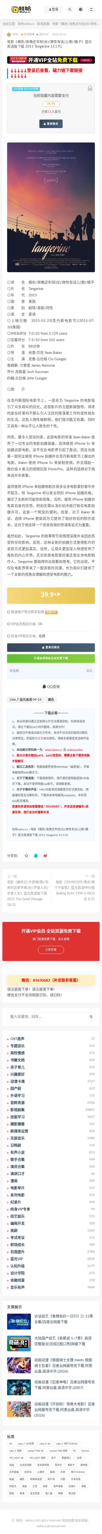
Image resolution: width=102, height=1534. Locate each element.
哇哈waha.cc (26, 24)
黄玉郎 (72, 1493)
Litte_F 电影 (15, 1451)
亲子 (53, 1458)
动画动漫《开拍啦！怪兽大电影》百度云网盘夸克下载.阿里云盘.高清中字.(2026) (64, 1409)
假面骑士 (66, 1458)
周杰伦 (58, 1465)
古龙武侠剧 (26, 1465)
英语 (22, 1493)
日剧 (62, 1479)
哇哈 (19, 1520)
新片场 (51, 1479)
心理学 (40, 1472)
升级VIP (51, 612)
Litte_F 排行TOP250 (67, 1444)
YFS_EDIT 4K (16, 1458)
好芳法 (28, 1472)
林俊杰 (12, 1486)
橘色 (51, 699)
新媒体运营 (36, 1479)
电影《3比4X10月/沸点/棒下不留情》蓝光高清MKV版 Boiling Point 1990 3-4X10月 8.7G (74, 890)
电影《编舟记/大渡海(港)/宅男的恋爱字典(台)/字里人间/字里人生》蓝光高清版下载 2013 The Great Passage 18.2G (27, 893)
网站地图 (68, 1520)
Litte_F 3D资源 (26, 1444)
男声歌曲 (58, 1486)
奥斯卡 (71, 1465)
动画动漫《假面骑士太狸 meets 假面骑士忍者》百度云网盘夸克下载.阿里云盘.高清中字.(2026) (63, 1365)
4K (10, 1444)
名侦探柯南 (43, 1465)
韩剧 (60, 1493)
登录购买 (52, 123)
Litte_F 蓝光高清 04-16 (26, 699)
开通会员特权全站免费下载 (51, 658)
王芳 (34, 1486)
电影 (45, 1486)
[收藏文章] (26, 855)
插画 (11, 1479)
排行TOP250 (78, 1472)
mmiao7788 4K (36, 1451)
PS (74, 1451)
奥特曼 (84, 1465)
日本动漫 (75, 1479)
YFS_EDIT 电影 (37, 1458)
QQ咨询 (53, 687)
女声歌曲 (14, 1472)
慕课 (52, 1472)
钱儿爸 (48, 1493)
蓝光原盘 (35, 1493)
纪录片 (72, 1486)
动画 (11, 1465)
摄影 (22, 1479)
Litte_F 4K (45, 1444)
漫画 (24, 1486)
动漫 (79, 1458)
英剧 (11, 1493)
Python (85, 1451)
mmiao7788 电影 (59, 1451)
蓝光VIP (44, 34)
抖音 (62, 1472)
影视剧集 (43, 24)
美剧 (83, 1486)
